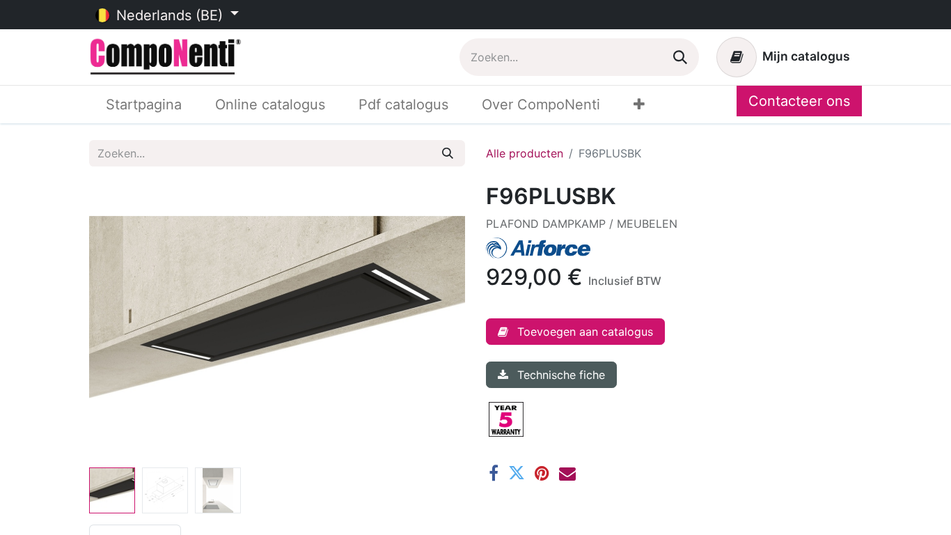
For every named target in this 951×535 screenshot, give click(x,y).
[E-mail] (567, 473)
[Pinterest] (542, 473)
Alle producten (524, 153)
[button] (117, 322)
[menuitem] (143, 104)
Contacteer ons (799, 101)
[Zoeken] (680, 57)
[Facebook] (493, 473)
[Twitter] (516, 473)
